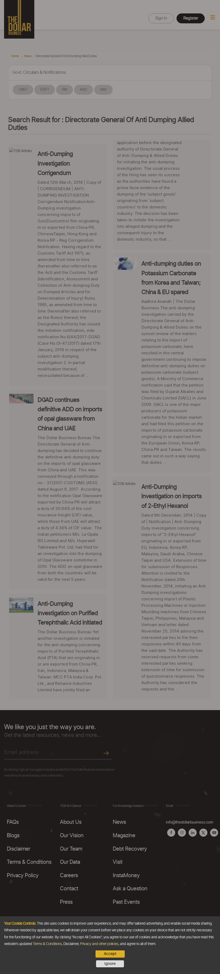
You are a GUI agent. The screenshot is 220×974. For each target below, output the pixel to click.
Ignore (110, 964)
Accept (110, 954)
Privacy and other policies (99, 944)
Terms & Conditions (47, 944)
